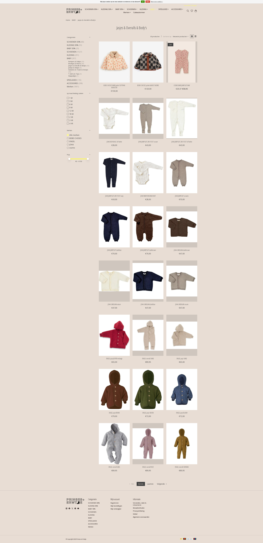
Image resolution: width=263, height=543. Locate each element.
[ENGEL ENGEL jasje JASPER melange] (114, 335)
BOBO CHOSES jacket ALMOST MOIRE (148, 85)
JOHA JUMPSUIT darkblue (114, 250)
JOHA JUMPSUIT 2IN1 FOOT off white (181, 141)
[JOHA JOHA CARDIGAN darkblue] (148, 281)
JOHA (71, 144)
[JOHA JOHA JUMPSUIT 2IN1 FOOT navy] (114, 172)
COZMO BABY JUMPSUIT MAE (182, 85)
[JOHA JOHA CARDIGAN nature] (114, 281)
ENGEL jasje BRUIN (114, 412)
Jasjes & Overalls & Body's (77, 66)
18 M (71, 114)
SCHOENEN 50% (73, 42)
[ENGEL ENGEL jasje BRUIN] (114, 389)
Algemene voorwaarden (141, 517)
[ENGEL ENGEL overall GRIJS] (114, 443)
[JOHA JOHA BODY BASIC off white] (114, 118)
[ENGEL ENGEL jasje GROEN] (148, 389)
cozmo (72, 148)
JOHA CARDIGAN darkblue (148, 304)
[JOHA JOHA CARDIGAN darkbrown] (181, 226)
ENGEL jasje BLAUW (181, 412)
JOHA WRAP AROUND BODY (148, 196)
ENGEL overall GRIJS (114, 467)
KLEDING (70, 55)
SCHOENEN (71, 52)
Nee (148, 1)
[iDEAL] (181, 539)
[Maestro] (195, 539)
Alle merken (74, 135)
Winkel (135, 514)
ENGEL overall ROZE (148, 467)
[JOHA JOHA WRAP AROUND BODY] (148, 172)
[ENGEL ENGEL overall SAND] (148, 335)
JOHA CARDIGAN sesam (181, 304)
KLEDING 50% (72, 45)
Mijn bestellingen (116, 506)
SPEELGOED (72, 80)
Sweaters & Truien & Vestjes (78, 70)
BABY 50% (71, 48)
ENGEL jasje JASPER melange (114, 358)
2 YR (71, 117)
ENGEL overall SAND (148, 358)
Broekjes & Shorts (74, 64)
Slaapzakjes (72, 76)
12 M (71, 111)
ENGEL (72, 141)
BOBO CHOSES (75, 138)
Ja (143, 1)
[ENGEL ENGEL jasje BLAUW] (181, 389)
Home (68, 20)
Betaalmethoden (138, 508)
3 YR (71, 120)
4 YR (71, 123)
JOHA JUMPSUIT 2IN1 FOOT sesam (148, 141)
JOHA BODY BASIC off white (114, 141)
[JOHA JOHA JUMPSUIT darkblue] (114, 226)
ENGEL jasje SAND (182, 358)
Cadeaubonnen (139, 12)
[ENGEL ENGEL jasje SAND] (181, 335)
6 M (71, 104)
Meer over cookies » (157, 1)
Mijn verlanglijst (116, 509)
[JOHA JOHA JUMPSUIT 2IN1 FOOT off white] (181, 118)
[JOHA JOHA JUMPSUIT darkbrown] (148, 226)
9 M (71, 107)
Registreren (115, 503)
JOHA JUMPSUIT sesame (182, 196)
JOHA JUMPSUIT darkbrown (148, 250)
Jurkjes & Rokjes (73, 68)
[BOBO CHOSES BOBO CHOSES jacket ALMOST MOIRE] (148, 62)
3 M (71, 101)
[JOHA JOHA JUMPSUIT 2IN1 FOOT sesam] (148, 118)
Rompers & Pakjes (74, 61)
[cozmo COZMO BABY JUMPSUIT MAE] (181, 62)
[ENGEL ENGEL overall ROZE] (148, 443)
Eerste (140, 484)
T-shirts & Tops (73, 74)
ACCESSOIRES (72, 83)
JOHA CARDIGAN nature (114, 304)
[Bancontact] (191, 539)
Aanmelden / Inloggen (190, 5)
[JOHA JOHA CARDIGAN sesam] (181, 281)
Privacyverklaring (138, 511)
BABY (74, 20)
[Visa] (188, 539)
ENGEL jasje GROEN (148, 412)
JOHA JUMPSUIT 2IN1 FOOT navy (114, 196)
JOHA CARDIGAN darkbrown (182, 250)
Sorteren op (167, 36)
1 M (71, 98)
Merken (70, 86)
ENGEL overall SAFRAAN (182, 467)
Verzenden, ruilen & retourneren (139, 504)
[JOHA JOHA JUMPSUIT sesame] (181, 172)
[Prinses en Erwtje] (74, 11)
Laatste (150, 484)
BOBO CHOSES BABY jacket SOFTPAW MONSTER (114, 86)
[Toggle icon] (187, 11)
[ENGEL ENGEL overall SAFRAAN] (181, 443)
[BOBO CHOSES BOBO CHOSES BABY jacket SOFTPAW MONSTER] (114, 62)
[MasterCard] (184, 539)
